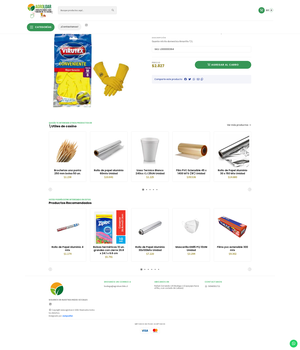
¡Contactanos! (69, 26)
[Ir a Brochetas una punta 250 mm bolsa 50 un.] (67, 150)
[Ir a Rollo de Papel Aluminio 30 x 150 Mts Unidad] (232, 150)
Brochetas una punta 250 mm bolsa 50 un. (67, 172)
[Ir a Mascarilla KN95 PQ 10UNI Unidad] (191, 227)
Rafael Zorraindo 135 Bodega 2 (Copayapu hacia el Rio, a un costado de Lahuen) (176, 287)
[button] (202, 79)
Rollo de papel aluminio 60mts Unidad (109, 172)
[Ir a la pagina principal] (40, 10)
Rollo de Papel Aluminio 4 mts (67, 249)
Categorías (42, 27)
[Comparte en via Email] (198, 79)
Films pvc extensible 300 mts (232, 249)
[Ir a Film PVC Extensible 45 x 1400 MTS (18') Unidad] (191, 150)
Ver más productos (238, 125)
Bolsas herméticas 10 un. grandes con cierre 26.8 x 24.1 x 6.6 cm (108, 250)
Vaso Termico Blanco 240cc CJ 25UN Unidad (150, 172)
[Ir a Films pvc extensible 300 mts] (232, 227)
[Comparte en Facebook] (185, 79)
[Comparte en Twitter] (189, 79)
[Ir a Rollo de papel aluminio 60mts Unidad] (108, 150)
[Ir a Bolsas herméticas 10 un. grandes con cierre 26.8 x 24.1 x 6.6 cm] (108, 227)
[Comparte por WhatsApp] (193, 79)
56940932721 (214, 286)
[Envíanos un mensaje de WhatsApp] (294, 344)
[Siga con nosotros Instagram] (86, 25)
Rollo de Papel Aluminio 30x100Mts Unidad (150, 249)
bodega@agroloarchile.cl (116, 286)
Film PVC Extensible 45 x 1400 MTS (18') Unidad (191, 172)
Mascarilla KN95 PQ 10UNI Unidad (191, 249)
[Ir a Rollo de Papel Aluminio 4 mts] (67, 227)
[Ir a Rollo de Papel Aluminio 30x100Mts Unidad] (150, 227)
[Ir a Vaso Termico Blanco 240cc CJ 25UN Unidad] (150, 150)
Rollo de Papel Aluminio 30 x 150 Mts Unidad (232, 172)
